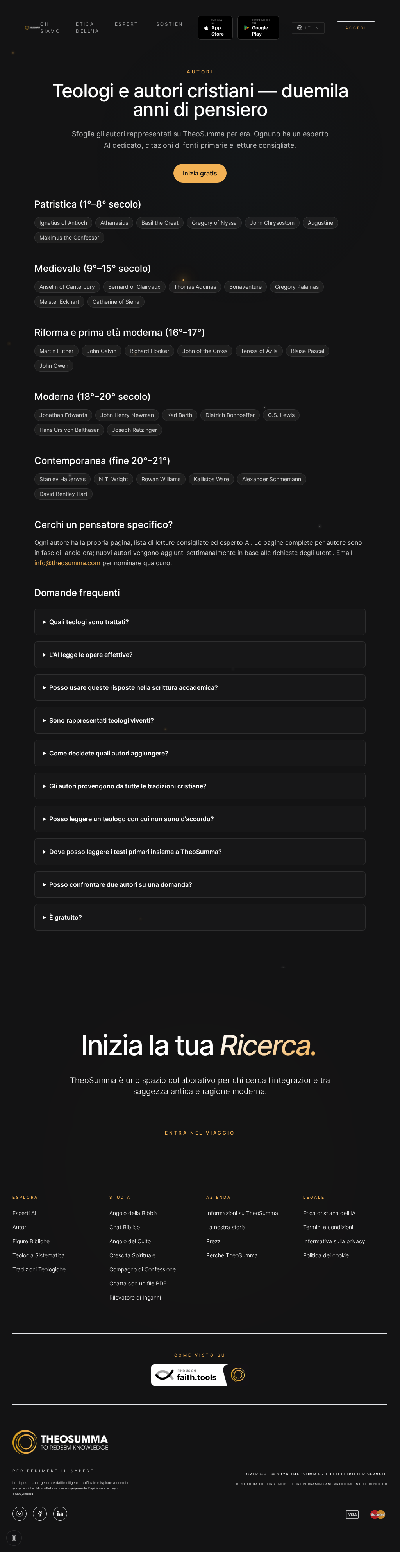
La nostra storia (226, 1227)
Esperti (128, 24)
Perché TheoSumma (232, 1255)
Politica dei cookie (326, 1255)
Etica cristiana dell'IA (329, 1213)
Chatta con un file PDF (137, 1283)
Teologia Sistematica (38, 1255)
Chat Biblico (124, 1227)
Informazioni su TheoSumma (242, 1213)
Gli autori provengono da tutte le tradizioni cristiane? (128, 786)
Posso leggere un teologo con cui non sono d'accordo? (131, 819)
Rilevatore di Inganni (135, 1297)
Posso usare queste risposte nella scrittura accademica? (133, 687)
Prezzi (213, 1241)
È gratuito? (65, 917)
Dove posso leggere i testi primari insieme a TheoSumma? (135, 852)
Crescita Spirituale (132, 1255)
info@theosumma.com (67, 563)
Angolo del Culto (130, 1241)
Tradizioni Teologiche (39, 1269)
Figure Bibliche (31, 1241)
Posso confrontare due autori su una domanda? (120, 884)
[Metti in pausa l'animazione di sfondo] (14, 1538)
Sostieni (170, 24)
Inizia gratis (200, 173)
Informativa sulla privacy (334, 1241)
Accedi (356, 27)
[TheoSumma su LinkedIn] (60, 1514)
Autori (19, 1227)
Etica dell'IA (87, 27)
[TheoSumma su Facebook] (40, 1514)
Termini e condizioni (328, 1227)
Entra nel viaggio (200, 1133)
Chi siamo (50, 27)
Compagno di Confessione (142, 1269)
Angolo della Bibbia (133, 1213)
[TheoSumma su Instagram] (19, 1514)
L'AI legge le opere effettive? (91, 655)
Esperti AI (24, 1213)
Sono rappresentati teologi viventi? (101, 720)
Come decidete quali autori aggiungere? (108, 753)
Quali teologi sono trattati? (89, 622)
